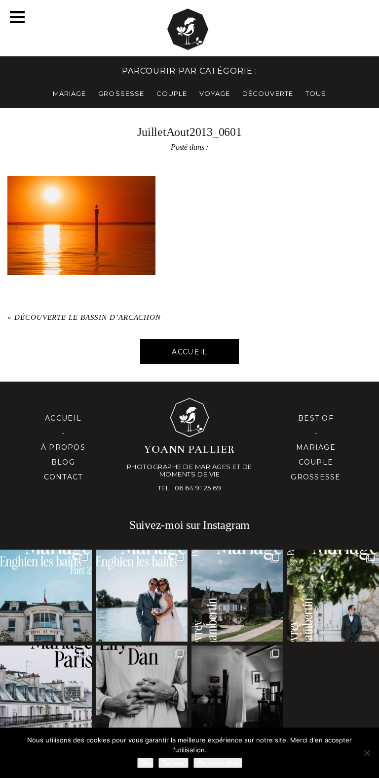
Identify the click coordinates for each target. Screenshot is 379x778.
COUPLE (171, 93)
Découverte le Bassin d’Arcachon (87, 317)
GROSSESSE (121, 93)
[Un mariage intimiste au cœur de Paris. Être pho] (46, 691)
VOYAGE (214, 93)
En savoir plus (217, 763)
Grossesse (316, 477)
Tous (315, 93)
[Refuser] (367, 753)
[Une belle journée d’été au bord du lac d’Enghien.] (142, 596)
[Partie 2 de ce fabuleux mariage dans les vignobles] (237, 596)
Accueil (63, 418)
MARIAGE (69, 93)
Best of (316, 418)
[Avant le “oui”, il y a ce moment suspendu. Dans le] (237, 691)
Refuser (173, 763)
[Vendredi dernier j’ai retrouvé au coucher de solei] (142, 691)
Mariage (316, 447)
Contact (63, 477)
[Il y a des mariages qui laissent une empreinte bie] (333, 596)
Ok (145, 763)
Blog (63, 462)
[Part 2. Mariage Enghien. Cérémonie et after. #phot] (46, 596)
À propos (63, 447)
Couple (316, 462)
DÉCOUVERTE (267, 93)
